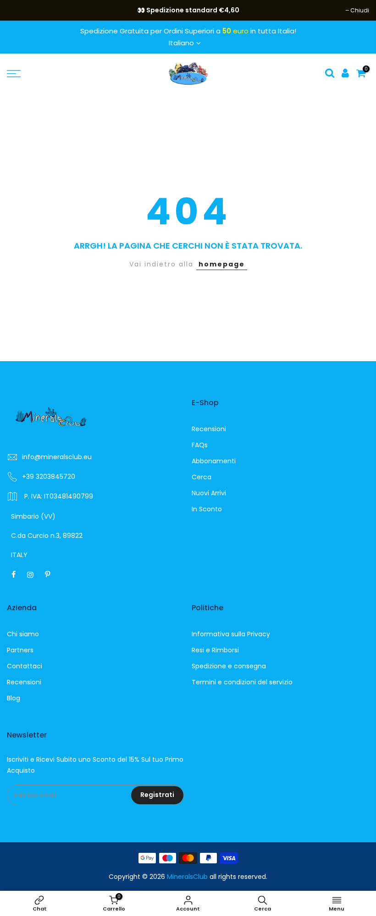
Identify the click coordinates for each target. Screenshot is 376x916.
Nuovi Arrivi (209, 493)
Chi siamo (23, 634)
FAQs (200, 445)
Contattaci (24, 666)
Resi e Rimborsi (215, 650)
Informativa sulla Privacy (231, 634)
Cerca (201, 477)
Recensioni (209, 429)
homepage (222, 264)
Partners (20, 650)
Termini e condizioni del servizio (242, 682)
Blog (13, 698)
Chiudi (20, 10)
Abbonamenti (214, 461)
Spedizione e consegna (229, 666)
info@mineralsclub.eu (57, 456)
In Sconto (207, 509)
